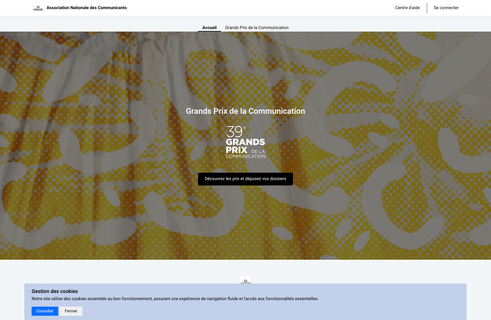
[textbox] (245, 145)
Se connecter (446, 8)
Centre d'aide (407, 8)
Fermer (71, 311)
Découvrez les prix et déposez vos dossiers (245, 179)
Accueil (209, 28)
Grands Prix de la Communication (257, 28)
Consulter (44, 311)
